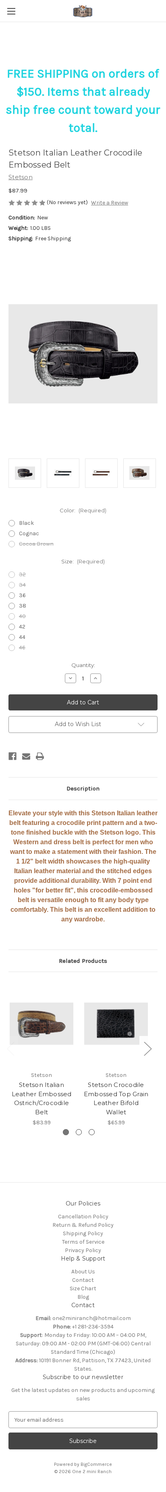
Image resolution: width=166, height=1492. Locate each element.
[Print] (40, 756)
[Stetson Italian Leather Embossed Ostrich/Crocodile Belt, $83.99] (41, 1023)
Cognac (29, 533)
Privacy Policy (83, 1250)
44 (22, 637)
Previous (10, 1048)
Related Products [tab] (83, 960)
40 (22, 616)
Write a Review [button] (109, 202)
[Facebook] (12, 756)
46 (22, 647)
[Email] (26, 756)
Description (83, 788)
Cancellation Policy (83, 1216)
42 (22, 626)
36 (22, 595)
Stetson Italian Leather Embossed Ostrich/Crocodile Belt (42, 1098)
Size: (83, 561)
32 (22, 574)
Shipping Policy (83, 1233)
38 (22, 605)
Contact (83, 1280)
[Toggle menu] (11, 11)
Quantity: (83, 665)
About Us (83, 1271)
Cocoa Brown (36, 543)
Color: (83, 510)
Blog (83, 1296)
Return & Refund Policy (83, 1225)
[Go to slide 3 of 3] (92, 1132)
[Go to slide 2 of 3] (79, 1132)
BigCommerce (96, 1464)
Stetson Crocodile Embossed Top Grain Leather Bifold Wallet (116, 1098)
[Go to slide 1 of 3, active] (66, 1132)
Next (147, 1048)
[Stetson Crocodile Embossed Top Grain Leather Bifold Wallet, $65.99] (116, 1023)
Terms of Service (83, 1241)
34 (22, 584)
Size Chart (83, 1288)
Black (26, 523)
